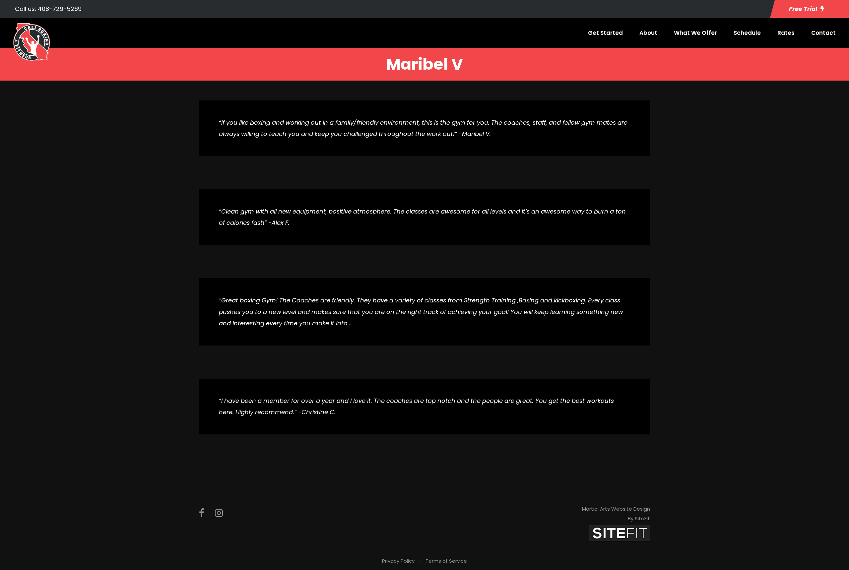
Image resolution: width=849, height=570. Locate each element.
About (648, 33)
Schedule (747, 33)
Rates (786, 33)
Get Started (605, 33)
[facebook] (201, 513)
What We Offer (695, 33)
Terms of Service (446, 560)
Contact (823, 33)
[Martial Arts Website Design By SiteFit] (619, 532)
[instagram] (219, 513)
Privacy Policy (398, 560)
